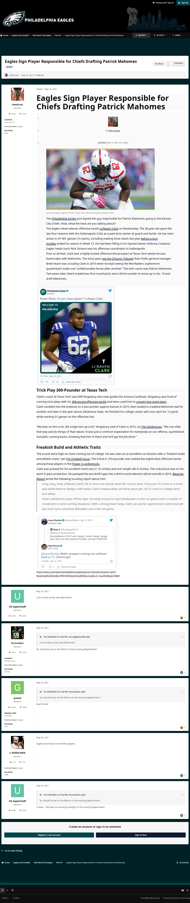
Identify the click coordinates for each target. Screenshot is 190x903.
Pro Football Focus (78, 459)
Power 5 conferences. (86, 464)
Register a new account (49, 835)
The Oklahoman (151, 427)
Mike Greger (114, 130)
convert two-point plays (151, 402)
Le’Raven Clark (109, 228)
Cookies (16, 898)
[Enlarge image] (100, 151)
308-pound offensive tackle (89, 402)
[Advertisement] (95, 46)
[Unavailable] (75, 288)
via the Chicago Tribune (118, 258)
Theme (5, 898)
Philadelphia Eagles (64, 218)
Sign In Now (141, 835)
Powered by (176, 898)
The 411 (40, 75)
